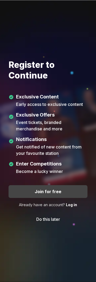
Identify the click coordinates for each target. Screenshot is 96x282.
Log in (71, 204)
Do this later (48, 219)
